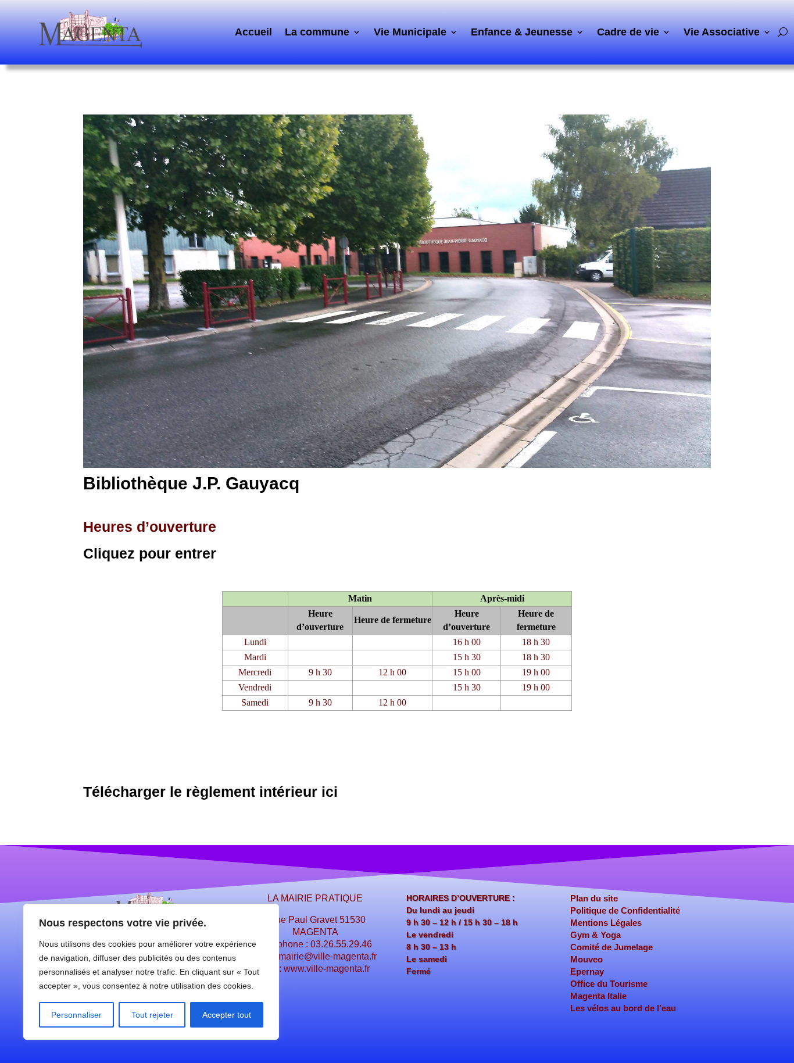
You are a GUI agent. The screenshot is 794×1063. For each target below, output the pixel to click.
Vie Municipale (410, 33)
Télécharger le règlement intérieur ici (210, 791)
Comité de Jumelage (611, 947)
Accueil (253, 33)
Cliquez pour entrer (149, 553)
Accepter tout (226, 1014)
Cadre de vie (628, 33)
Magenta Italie (598, 996)
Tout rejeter (152, 1014)
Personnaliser (76, 1014)
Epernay (587, 971)
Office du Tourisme (609, 984)
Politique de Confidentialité (625, 910)
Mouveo (586, 959)
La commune (317, 33)
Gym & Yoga (595, 935)
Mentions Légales (606, 923)
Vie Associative (722, 33)
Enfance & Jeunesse (522, 33)
